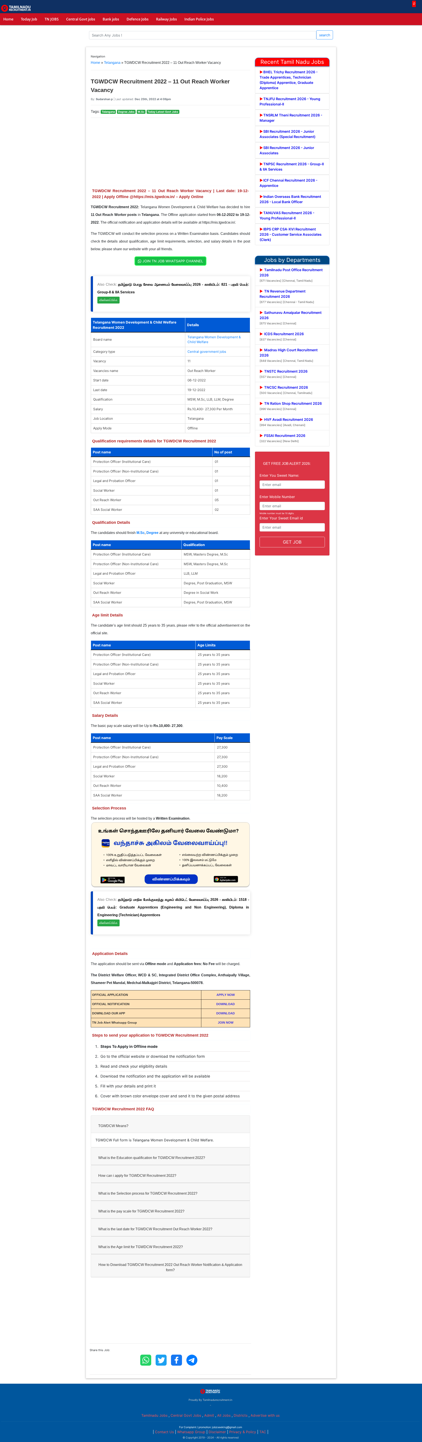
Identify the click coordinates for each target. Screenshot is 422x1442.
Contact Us (164, 1432)
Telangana (112, 62)
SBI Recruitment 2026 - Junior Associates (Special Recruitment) (287, 134)
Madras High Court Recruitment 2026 (289, 355)
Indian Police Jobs (199, 19)
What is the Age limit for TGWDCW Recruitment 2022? (140, 1247)
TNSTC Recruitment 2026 (283, 374)
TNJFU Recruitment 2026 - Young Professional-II (290, 101)
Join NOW (225, 1022)
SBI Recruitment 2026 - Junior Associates (287, 150)
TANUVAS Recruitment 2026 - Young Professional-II (287, 215)
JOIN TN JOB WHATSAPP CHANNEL (172, 261)
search (324, 35)
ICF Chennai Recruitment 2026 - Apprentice (288, 183)
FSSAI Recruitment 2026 (282, 438)
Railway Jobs (166, 19)
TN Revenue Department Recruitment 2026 (287, 296)
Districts (240, 1415)
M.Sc (140, 533)
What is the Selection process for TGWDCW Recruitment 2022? (147, 1193)
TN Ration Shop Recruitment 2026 (291, 406)
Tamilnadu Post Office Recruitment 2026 (291, 275)
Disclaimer (217, 1432)
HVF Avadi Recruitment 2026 (286, 422)
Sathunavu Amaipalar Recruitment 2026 (291, 317)
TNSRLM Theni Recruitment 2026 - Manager (291, 118)
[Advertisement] (170, 152)
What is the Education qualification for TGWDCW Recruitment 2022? (151, 1158)
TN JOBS (52, 19)
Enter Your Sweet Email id (281, 518)
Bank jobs (111, 19)
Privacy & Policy (242, 1432)
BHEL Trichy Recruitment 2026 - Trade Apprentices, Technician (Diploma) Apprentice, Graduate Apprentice (289, 80)
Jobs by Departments (292, 260)
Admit (209, 1415)
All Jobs (224, 1415)
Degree (152, 533)
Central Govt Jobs (186, 1415)
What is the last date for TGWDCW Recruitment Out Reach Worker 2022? (155, 1229)
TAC (262, 1432)
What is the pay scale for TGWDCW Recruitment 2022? (141, 1211)
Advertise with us (265, 1415)
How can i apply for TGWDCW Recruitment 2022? (137, 1175)
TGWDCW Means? (113, 1126)
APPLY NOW (225, 995)
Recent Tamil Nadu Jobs (292, 62)
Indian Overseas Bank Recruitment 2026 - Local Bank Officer (290, 199)
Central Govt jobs (80, 19)
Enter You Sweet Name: (279, 475)
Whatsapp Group (191, 1432)
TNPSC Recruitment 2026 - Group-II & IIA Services (292, 166)
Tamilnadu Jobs (154, 1415)
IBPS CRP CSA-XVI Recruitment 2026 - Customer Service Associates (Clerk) (291, 234)
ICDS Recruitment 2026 (282, 336)
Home (8, 19)
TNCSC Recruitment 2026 (286, 390)
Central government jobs (206, 351)
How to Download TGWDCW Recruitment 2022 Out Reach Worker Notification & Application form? (170, 1267)
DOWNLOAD (225, 1004)
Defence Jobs (138, 19)
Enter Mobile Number (277, 497)
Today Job (29, 19)
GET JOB (292, 542)
